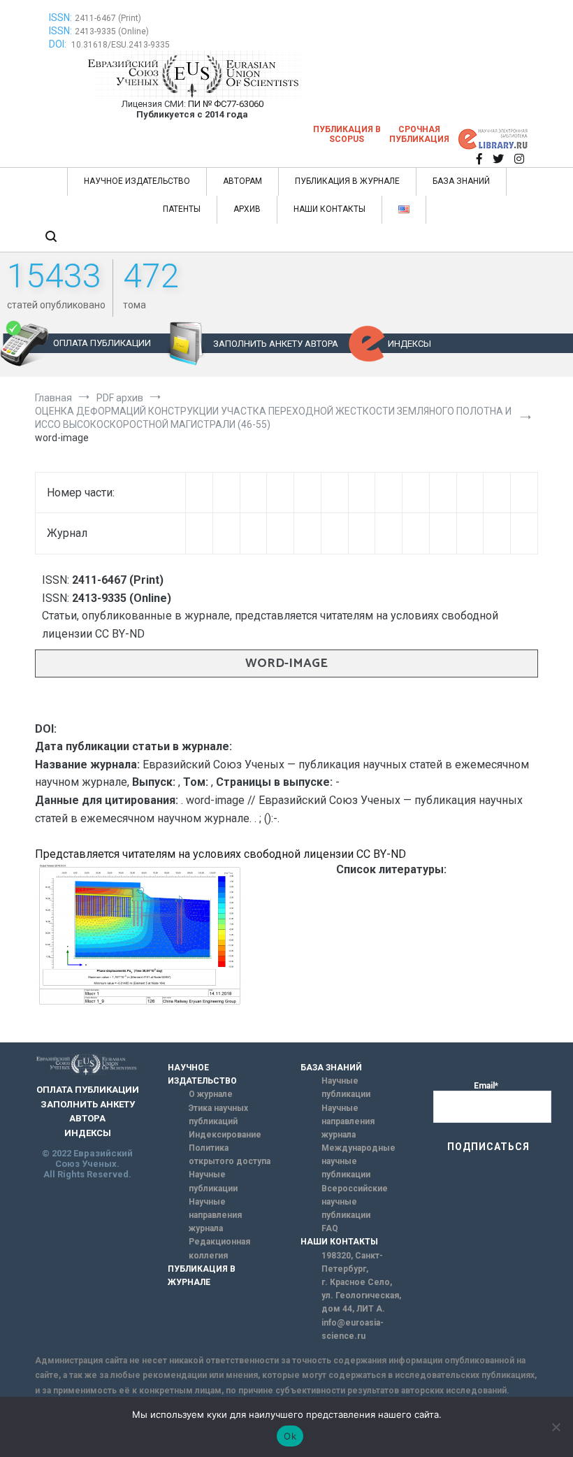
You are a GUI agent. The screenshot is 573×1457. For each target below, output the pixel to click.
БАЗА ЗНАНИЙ (461, 181)
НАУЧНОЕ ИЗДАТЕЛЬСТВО (137, 181)
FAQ (329, 1228)
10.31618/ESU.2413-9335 (120, 45)
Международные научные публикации (358, 1161)
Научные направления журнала (215, 1215)
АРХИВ (247, 209)
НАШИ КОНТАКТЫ (329, 209)
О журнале (211, 1094)
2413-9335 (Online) (112, 31)
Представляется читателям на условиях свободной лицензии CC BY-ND (220, 854)
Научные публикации (213, 1181)
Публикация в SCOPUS (347, 134)
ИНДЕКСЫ (409, 343)
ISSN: (60, 17)
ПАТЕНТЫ (182, 209)
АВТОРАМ (242, 181)
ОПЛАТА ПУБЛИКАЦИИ (102, 343)
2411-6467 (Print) (108, 18)
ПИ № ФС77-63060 (225, 104)
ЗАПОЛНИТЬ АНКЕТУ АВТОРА (275, 343)
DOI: (58, 44)
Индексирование (225, 1135)
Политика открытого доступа (229, 1154)
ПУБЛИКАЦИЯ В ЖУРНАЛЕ (347, 181)
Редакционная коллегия (219, 1248)
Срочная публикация (419, 134)
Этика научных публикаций (218, 1114)
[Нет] (556, 1427)
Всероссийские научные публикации (354, 1202)
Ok (290, 1436)
